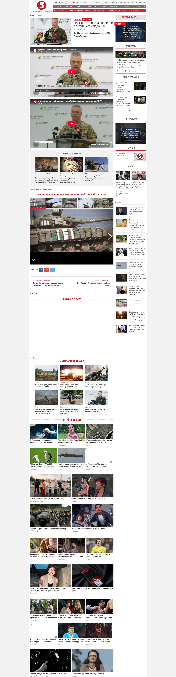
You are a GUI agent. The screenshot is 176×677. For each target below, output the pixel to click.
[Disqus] (71, 330)
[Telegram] (121, 2)
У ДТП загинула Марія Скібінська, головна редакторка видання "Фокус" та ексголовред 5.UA (137, 252)
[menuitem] (57, 6)
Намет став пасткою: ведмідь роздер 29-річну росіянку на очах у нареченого (137, 277)
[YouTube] (140, 2)
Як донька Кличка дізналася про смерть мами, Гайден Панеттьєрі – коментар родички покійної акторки (137, 225)
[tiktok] (117, 2)
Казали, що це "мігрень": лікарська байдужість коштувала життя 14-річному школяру (137, 290)
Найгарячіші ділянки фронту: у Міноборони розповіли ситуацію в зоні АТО (46, 411)
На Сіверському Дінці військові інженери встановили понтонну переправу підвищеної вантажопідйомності (71, 178)
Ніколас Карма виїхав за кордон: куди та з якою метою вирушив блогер (137, 328)
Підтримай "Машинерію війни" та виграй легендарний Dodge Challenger (124, 88)
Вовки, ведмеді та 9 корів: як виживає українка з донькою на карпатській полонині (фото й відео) (137, 239)
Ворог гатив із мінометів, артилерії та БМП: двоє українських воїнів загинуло (70, 387)
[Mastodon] (132, 2)
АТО (36, 293)
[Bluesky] (136, 2)
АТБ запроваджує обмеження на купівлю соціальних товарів (137, 302)
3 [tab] (132, 71)
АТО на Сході (87, 19)
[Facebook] (109, 2)
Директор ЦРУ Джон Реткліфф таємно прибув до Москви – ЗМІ (136, 265)
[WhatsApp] (125, 2)
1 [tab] (126, 71)
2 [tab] (129, 71)
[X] (129, 2)
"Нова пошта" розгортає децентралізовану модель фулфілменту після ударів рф (131, 67)
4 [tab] (135, 71)
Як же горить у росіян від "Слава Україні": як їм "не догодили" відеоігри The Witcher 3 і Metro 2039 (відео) (137, 316)
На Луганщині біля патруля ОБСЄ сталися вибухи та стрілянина (70, 411)
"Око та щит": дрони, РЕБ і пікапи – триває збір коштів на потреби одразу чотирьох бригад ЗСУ (124, 103)
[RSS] (144, 2)
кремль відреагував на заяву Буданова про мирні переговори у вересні (137, 211)
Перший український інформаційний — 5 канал (42, 7)
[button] (54, 203)
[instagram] (113, 2)
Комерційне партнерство (120, 154)
